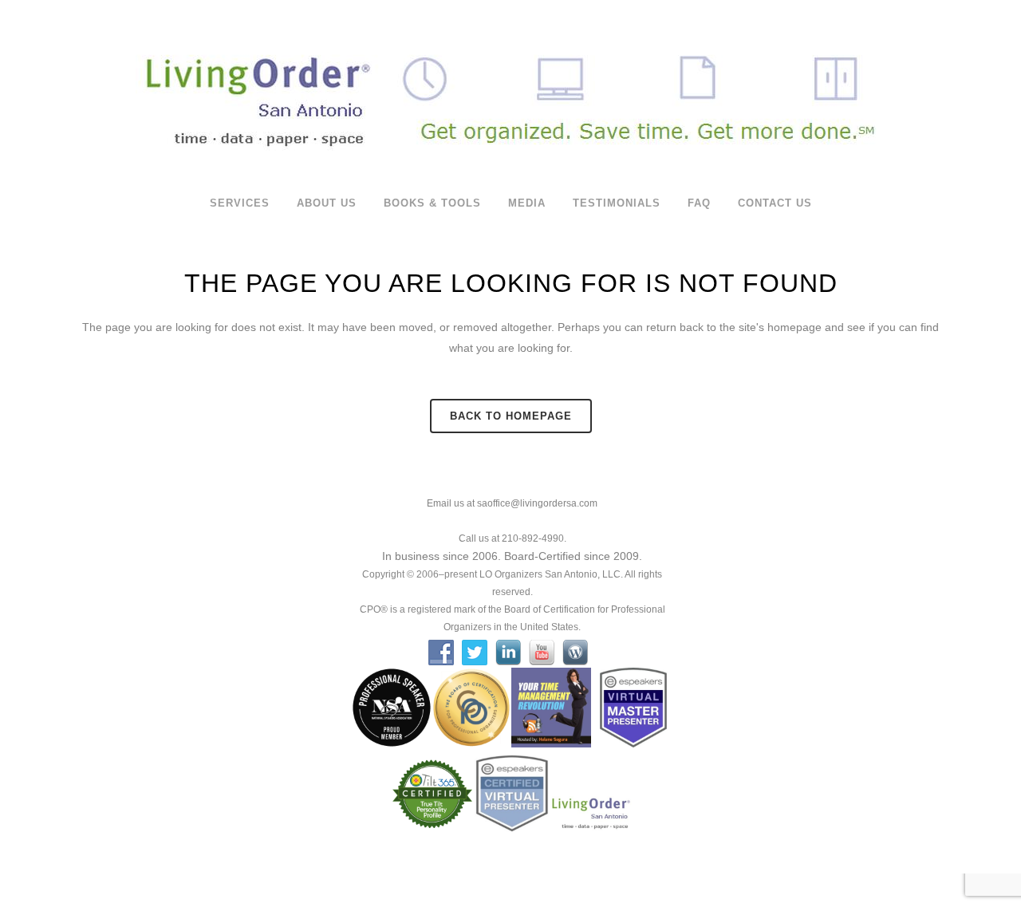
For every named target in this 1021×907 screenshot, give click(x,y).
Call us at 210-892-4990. (512, 538)
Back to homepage (511, 416)
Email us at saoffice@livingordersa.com (512, 503)
